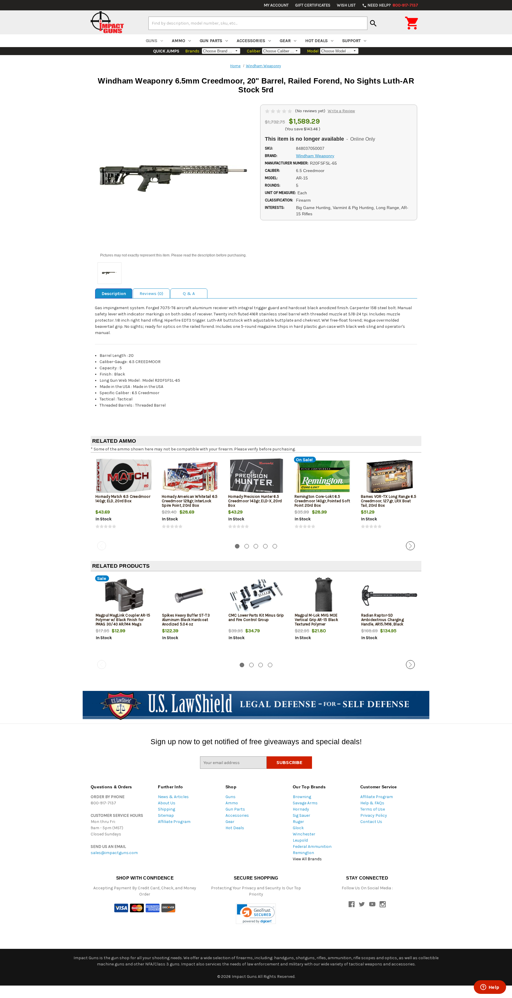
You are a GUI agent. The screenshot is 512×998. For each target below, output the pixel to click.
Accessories (251, 40)
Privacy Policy (373, 815)
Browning (302, 796)
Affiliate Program (174, 821)
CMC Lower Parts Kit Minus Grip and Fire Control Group (256, 617)
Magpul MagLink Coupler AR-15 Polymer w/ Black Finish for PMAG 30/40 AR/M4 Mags (123, 619)
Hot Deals (316, 40)
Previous (101, 545)
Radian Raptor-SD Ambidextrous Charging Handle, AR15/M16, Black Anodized (382, 622)
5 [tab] (275, 546)
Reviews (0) (151, 293)
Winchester (304, 834)
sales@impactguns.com (114, 852)
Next (410, 545)
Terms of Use (372, 809)
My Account (276, 5)
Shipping (166, 809)
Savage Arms (305, 803)
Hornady (301, 809)
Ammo (178, 40)
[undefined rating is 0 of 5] (279, 110)
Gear (285, 40)
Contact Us (371, 821)
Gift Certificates (312, 5)
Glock (298, 827)
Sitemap (166, 815)
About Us (166, 803)
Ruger (298, 821)
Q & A (189, 293)
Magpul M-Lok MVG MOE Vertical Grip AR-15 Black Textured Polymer (316, 619)
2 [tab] (246, 546)
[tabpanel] (124, 498)
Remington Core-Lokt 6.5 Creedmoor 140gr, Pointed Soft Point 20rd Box (322, 501)
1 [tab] (237, 546)
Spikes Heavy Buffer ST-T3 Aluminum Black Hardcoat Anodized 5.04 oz (186, 619)
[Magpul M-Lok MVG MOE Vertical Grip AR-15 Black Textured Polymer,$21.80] (323, 595)
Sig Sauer (301, 815)
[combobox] (257, 23)
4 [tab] (265, 546)
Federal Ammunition (312, 846)
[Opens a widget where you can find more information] (489, 987)
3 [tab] (256, 546)
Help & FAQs (372, 803)
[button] (256, 914)
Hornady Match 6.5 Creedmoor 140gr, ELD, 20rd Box (122, 498)
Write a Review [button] (341, 110)
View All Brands (307, 858)
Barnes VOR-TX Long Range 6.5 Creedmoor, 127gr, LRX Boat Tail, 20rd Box (388, 501)
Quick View (124, 476)
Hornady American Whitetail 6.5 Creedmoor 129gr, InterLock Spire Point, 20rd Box (190, 501)
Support (351, 40)
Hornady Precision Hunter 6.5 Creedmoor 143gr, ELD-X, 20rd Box (255, 501)
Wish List (346, 5)
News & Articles (173, 796)
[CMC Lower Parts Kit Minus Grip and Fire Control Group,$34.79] (257, 595)
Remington (303, 852)
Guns (151, 40)
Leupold (300, 840)
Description (114, 293)
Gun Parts (211, 40)
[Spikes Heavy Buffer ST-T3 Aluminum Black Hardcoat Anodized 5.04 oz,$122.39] (190, 595)
